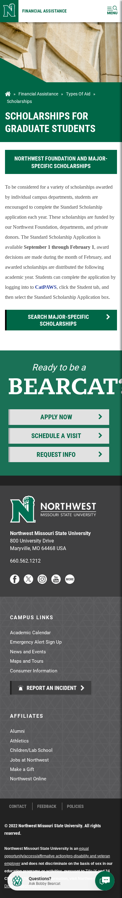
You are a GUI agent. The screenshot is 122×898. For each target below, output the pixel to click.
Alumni (17, 731)
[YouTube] (56, 582)
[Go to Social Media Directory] (69, 582)
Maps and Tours (26, 661)
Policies (75, 806)
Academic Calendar (30, 632)
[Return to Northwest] (9, 11)
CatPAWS (46, 287)
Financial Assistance (44, 11)
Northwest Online (28, 778)
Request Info (56, 454)
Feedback (46, 806)
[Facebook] (14, 582)
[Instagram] (42, 582)
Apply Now (56, 416)
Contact (18, 806)
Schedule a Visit (56, 435)
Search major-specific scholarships (58, 320)
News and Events (28, 651)
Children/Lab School (31, 750)
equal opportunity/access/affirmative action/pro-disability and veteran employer (57, 856)
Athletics (19, 740)
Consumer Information (33, 670)
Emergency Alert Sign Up (36, 642)
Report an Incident (51, 687)
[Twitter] (28, 582)
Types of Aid (78, 94)
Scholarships (19, 101)
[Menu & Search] (112, 11)
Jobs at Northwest (29, 760)
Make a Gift (22, 769)
